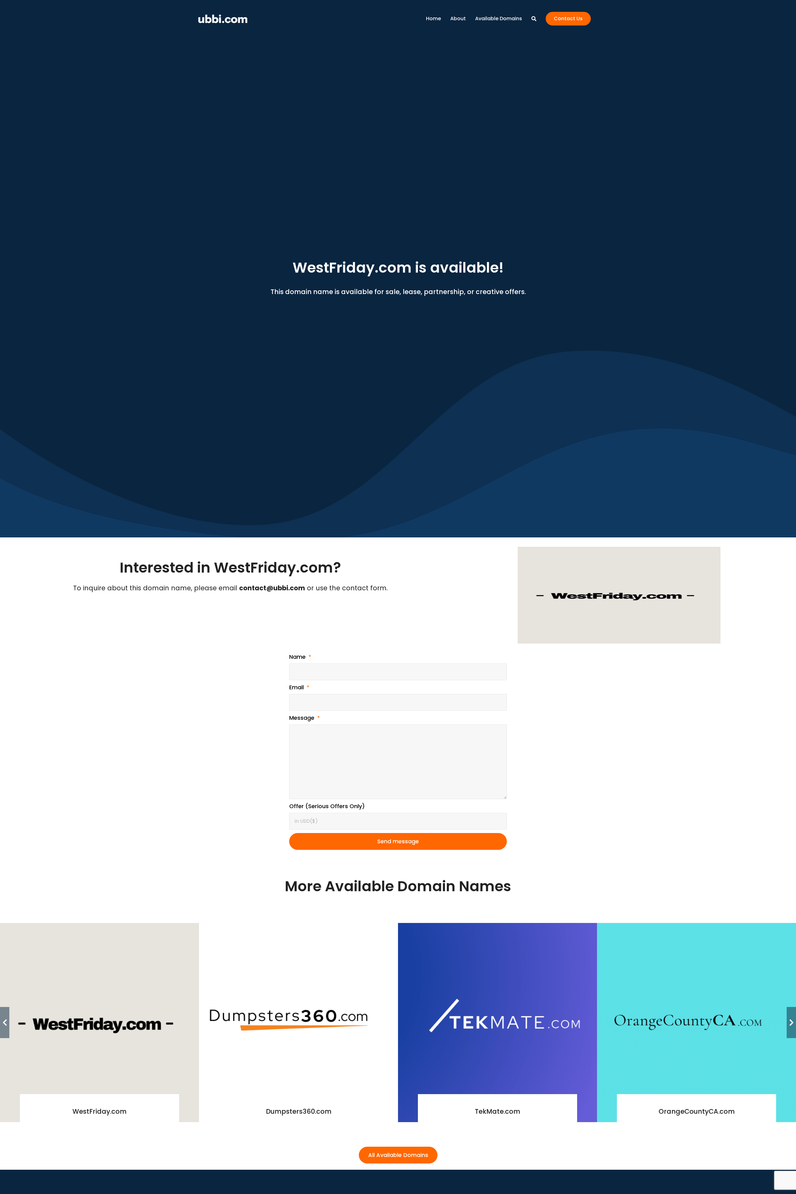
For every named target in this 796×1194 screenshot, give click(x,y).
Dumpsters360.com (298, 1111)
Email (297, 687)
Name (298, 657)
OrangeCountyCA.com (697, 1111)
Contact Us (568, 18)
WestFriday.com (99, 1111)
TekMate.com (497, 1111)
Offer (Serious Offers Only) (327, 806)
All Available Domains (398, 1155)
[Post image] (99, 1022)
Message (302, 718)
